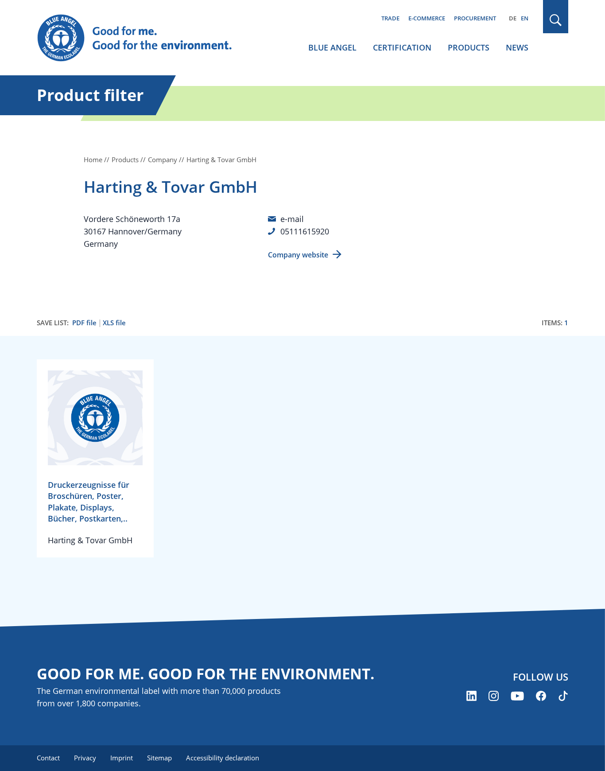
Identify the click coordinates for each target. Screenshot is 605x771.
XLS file (114, 322)
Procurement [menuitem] (475, 18)
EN (524, 18)
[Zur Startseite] (143, 38)
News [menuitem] (517, 47)
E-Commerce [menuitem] (426, 18)
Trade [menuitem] (390, 18)
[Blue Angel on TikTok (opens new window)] (563, 696)
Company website (298, 255)
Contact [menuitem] (48, 757)
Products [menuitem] (468, 47)
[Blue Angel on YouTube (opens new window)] (517, 696)
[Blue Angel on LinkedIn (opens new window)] (471, 696)
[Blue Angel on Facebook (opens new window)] (541, 696)
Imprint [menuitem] (121, 757)
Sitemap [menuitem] (159, 757)
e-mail (292, 219)
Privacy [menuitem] (85, 757)
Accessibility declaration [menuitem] (222, 757)
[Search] (556, 20)
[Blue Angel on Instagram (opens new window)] (494, 696)
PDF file (84, 322)
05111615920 (304, 231)
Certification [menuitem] (402, 47)
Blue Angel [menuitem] (332, 47)
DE (512, 18)
